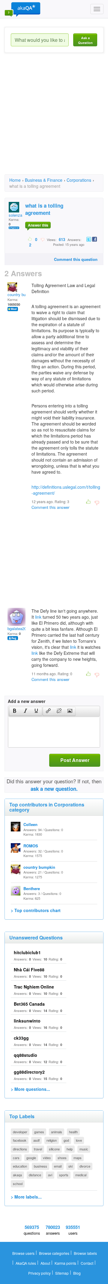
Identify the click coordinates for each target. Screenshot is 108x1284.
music (84, 1148)
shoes (62, 1157)
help (70, 1148)
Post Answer (74, 759)
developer (20, 1131)
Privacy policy (39, 1273)
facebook (19, 1140)
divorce (85, 1166)
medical (80, 1174)
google (31, 1157)
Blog (77, 1273)
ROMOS (30, 846)
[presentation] (14, 711)
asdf (36, 1140)
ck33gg (21, 1038)
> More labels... (26, 1197)
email (58, 1166)
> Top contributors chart (36, 910)
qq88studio (25, 1055)
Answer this (38, 225)
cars (16, 1157)
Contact (87, 1263)
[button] (14, 711)
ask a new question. (54, 788)
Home (15, 180)
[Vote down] (42, 239)
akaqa (17, 1174)
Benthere (31, 888)
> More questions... (30, 1089)
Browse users (23, 1253)
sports (63, 1174)
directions (20, 1148)
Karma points (65, 1263)
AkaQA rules (26, 1263)
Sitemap (62, 1273)
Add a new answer (26, 701)
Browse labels (85, 1253)
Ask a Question (85, 40)
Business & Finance (43, 180)
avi (50, 1174)
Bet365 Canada (29, 1004)
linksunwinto (27, 1021)
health (73, 1131)
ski (70, 1166)
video (47, 1157)
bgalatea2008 (19, 628)
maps (78, 1157)
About (45, 1263)
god (66, 1140)
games (39, 1131)
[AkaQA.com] (22, 9)
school (17, 1183)
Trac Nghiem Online (34, 987)
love (79, 1140)
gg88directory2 (29, 1072)
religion (51, 1140)
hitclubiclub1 (27, 952)
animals (56, 1131)
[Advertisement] (54, 119)
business (40, 1166)
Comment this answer (50, 507)
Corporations (79, 180)
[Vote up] (30, 239)
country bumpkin (22, 294)
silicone (54, 1148)
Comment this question (76, 259)
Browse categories (54, 1253)
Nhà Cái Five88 (29, 970)
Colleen (30, 824)
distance (35, 1174)
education (20, 1166)
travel (38, 1148)
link (38, 617)
